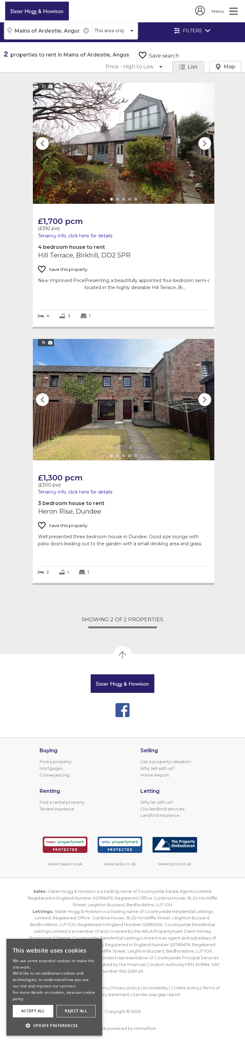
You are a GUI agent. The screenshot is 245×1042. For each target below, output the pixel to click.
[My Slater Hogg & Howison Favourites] (200, 14)
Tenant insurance (57, 808)
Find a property (55, 761)
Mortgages (51, 768)
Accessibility (155, 987)
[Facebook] (122, 710)
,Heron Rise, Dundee (123, 461)
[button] (54, 1025)
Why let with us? (156, 802)
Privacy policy (125, 987)
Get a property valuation (165, 761)
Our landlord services (162, 808)
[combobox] (48, 31)
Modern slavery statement (102, 994)
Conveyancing (55, 775)
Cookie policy (185, 987)
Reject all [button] (76, 1011)
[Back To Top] (122, 655)
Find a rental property (62, 802)
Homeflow (145, 1028)
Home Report (154, 775)
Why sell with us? (157, 768)
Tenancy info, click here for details (75, 236)
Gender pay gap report (156, 994)
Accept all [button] (33, 1011)
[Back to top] (122, 683)
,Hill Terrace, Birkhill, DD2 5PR (123, 205)
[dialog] (54, 987)
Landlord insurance (160, 815)
